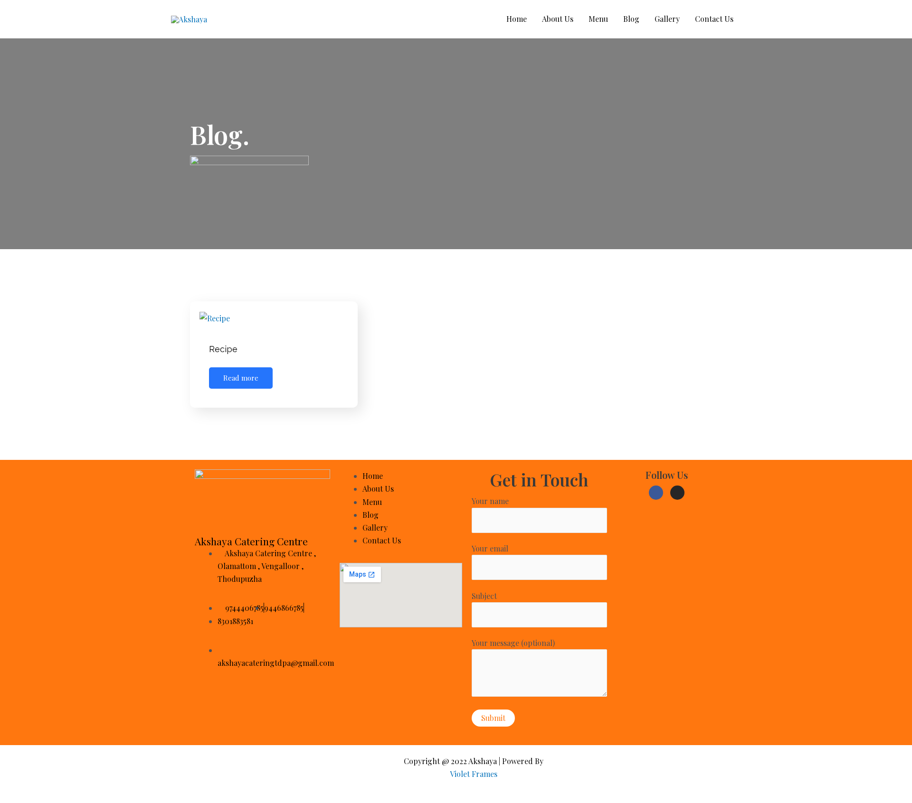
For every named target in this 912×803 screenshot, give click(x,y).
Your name (490, 501)
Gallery (667, 19)
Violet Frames (473, 774)
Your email (490, 548)
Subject (484, 596)
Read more (240, 378)
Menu (598, 19)
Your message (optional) (513, 643)
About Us (557, 19)
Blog (631, 19)
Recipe (223, 349)
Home (516, 19)
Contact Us (714, 19)
